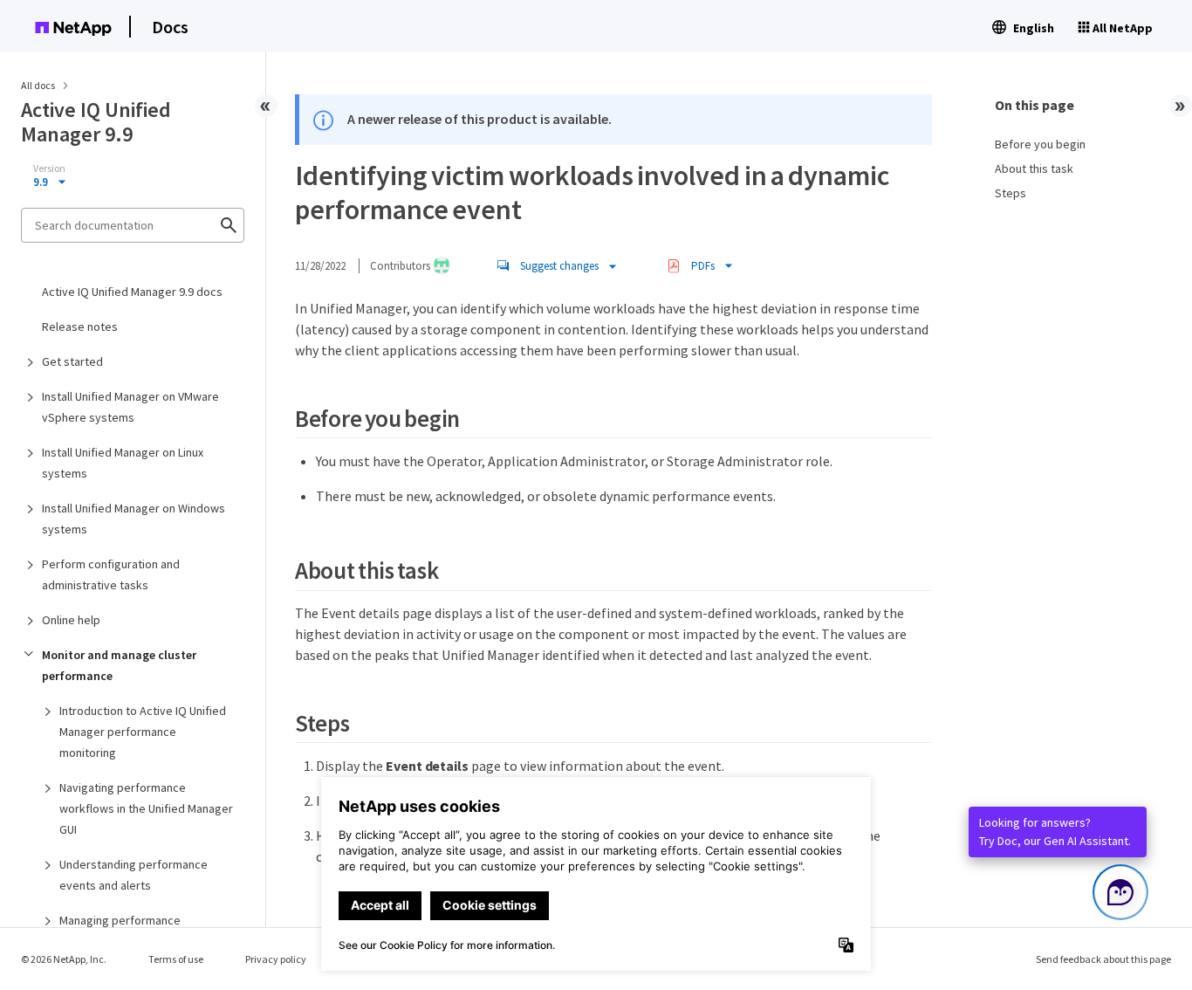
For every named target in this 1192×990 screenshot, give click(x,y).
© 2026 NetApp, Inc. (63, 959)
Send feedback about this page (1103, 959)
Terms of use (175, 959)
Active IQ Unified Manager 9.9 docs (132, 291)
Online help (71, 620)
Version (49, 168)
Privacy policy (275, 959)
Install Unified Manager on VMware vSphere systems (130, 406)
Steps (1010, 193)
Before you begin (1040, 144)
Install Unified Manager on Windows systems (133, 518)
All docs (38, 85)
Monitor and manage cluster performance (119, 665)
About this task (1034, 168)
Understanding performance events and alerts (133, 874)
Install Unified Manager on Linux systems (122, 462)
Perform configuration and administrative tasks (111, 574)
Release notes (80, 326)
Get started (72, 361)
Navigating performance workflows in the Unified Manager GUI (146, 808)
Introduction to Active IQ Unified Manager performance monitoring (142, 731)
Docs (170, 27)
